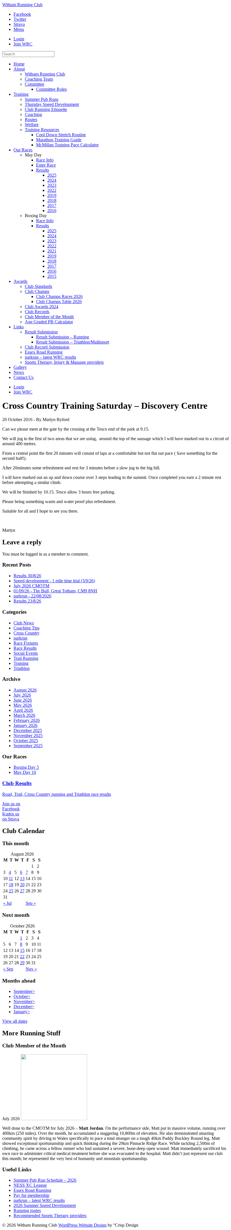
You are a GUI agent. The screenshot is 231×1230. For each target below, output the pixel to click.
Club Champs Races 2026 (59, 296)
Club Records (37, 311)
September (24, 991)
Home (19, 64)
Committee (34, 84)
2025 (51, 175)
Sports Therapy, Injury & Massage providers (64, 362)
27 (22, 890)
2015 (51, 276)
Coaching (33, 114)
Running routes (27, 1210)
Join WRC (23, 44)
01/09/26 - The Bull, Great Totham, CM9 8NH (55, 590)
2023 (51, 185)
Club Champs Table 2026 (59, 301)
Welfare (32, 124)
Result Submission (41, 331)
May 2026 (23, 705)
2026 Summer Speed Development (45, 1205)
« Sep (8, 969)
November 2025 (28, 735)
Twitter (20, 19)
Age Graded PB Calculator (49, 321)
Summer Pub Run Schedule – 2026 (45, 1180)
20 (22, 884)
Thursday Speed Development (52, 104)
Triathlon (22, 668)
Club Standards (38, 286)
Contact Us (24, 377)
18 (11, 884)
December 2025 (28, 730)
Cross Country (26, 633)
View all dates (14, 1021)
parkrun (20, 638)
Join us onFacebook (11, 806)
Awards (20, 281)
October (22, 996)
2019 (51, 195)
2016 (51, 210)
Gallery (20, 367)
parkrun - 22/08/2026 (32, 596)
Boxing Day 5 (26, 767)
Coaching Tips (26, 628)
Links (19, 326)
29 (22, 962)
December (24, 1006)
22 (22, 956)
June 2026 (23, 700)
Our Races (23, 149)
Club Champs (37, 291)
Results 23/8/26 (27, 601)
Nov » (31, 969)
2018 (51, 200)
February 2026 (27, 720)
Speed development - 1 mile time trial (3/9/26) (54, 580)
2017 (51, 205)
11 (11, 878)
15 (22, 950)
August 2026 (25, 690)
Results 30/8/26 (27, 575)
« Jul (7, 903)
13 (22, 878)
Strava (19, 24)
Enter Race (46, 165)
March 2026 (24, 715)
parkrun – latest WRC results (50, 357)
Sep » (31, 903)
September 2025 (28, 745)
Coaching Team (39, 79)
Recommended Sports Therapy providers (50, 1215)
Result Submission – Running (62, 337)
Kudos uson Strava (10, 816)
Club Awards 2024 (41, 306)
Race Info (45, 160)
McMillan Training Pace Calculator (67, 144)
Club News (24, 622)
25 (11, 890)
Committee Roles (51, 89)
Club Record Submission (47, 347)
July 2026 (22, 695)
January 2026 (25, 725)
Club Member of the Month (49, 316)
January (22, 1011)
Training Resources (42, 129)
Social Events (26, 653)
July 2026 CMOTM (31, 585)
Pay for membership (31, 1195)
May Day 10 (25, 772)
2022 (51, 190)
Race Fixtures (26, 643)
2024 (51, 180)
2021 (51, 251)
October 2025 (26, 740)
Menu (19, 29)
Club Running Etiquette (46, 109)
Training (21, 94)
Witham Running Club (22, 4)
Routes (31, 119)
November (24, 1001)
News (19, 372)
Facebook (22, 14)
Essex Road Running (44, 352)
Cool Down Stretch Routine (61, 134)
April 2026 (23, 710)
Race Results (25, 648)
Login (19, 39)
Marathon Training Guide (58, 139)
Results (42, 170)
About (19, 69)
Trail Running (26, 658)
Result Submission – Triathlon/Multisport (72, 342)
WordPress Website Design (82, 1225)
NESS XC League (30, 1185)
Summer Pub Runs (41, 99)
